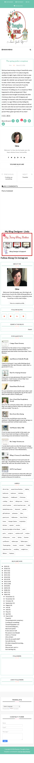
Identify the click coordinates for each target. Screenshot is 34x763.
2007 (5, 592)
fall (29, 505)
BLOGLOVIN (19, 6)
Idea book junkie (10, 628)
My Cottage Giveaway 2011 (17, 442)
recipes (27, 533)
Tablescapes (24, 541)
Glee (21, 513)
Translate (15, 708)
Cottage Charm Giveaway (17, 343)
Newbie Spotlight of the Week (11, 529)
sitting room (6, 537)
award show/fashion (17, 489)
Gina (17, 289)
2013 (5, 579)
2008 (5, 590)
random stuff (19, 533)
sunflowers (6, 541)
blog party (5, 497)
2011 (5, 583)
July (7, 607)
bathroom (5, 493)
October (8, 601)
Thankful (8, 618)
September (9, 603)
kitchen (5, 525)
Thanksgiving (6, 545)
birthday (20, 493)
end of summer (7, 505)
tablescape (15, 541)
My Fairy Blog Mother (24, 751)
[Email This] (2, 116)
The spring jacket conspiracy (14, 620)
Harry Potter (23, 517)
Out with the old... (10, 641)
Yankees (11, 553)
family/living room (7, 509)
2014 (5, 577)
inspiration (22, 521)
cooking (5, 501)
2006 (5, 594)
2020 (5, 566)
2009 (5, 588)
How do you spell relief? (12, 639)
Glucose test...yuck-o (11, 647)
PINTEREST (20, 2)
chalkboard (14, 497)
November (9, 599)
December (9, 596)
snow (13, 537)
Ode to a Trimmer (10, 635)
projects (10, 533)
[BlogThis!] (4, 116)
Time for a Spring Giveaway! (18, 373)
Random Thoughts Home (22, 749)
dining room (19, 501)
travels (15, 545)
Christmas (22, 497)
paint (23, 529)
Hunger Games (12, 521)
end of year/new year (20, 505)
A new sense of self (11, 630)
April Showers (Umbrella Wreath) (19, 359)
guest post (6, 517)
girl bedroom (6, 513)
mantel (11, 525)
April (7, 614)
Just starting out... (10, 649)
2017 (5, 570)
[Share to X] (6, 116)
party (4, 533)
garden (24, 509)
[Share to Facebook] (8, 116)
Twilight (28, 545)
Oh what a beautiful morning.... (14, 643)
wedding (16, 549)
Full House (8, 645)
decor (11, 501)
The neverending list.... (12, 626)
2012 (5, 581)
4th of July (6, 489)
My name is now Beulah (12, 633)
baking (27, 489)
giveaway (15, 513)
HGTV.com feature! (15, 469)
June (7, 609)
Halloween (14, 517)
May (7, 612)
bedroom (13, 493)
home (4, 521)
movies (18, 525)
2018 (5, 568)
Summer (26, 537)
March (8, 616)
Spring (19, 537)
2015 (5, 575)
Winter (5, 553)
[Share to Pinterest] (9, 116)
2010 (5, 586)
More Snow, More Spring (17, 414)
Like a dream (9, 637)
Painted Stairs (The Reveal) (17, 386)
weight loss (24, 549)
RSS (28, 2)
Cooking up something (12, 622)
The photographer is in (12, 624)
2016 (5, 573)
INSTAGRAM (9, 2)
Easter (26, 501)
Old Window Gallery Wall (17, 428)
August (8, 605)
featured (17, 509)
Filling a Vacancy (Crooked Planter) (20, 455)
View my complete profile (17, 303)
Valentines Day (7, 549)
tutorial (21, 545)
